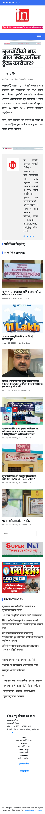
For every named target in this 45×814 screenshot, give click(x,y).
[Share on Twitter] (9, 409)
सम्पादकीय (22, 680)
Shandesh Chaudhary (33, 810)
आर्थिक (13, 670)
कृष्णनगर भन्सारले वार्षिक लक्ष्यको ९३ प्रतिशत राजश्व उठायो (22, 293)
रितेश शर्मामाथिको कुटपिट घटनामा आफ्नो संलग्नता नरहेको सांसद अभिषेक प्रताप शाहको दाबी (22, 384)
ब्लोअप (19, 691)
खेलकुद (5, 670)
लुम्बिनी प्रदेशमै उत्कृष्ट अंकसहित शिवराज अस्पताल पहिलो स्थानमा (19, 477)
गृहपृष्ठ (5, 659)
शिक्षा (36, 665)
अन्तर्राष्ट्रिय (27, 665)
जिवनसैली (21, 685)
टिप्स (30, 685)
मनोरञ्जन (21, 670)
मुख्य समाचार (21, 659)
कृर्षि (13, 685)
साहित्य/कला (29, 691)
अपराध (7, 685)
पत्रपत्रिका (9, 691)
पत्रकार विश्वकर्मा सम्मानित (16, 520)
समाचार (12, 659)
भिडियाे (21, 696)
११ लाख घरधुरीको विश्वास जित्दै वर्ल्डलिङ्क (17, 338)
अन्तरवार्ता (17, 665)
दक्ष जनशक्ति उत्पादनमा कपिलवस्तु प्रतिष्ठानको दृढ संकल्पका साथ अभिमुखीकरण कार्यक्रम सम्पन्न (20, 431)
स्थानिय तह (7, 665)
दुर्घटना (37, 685)
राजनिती (32, 659)
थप (3, 675)
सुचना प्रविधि (10, 696)
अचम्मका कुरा (10, 680)
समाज (31, 680)
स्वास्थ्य (39, 680)
